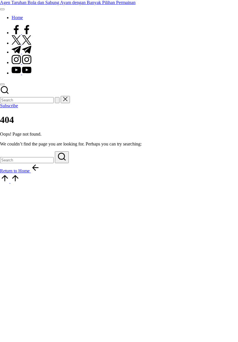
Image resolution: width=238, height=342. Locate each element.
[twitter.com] (21, 43)
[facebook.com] (21, 32)
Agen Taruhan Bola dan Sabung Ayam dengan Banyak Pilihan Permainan (68, 2)
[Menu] (2, 9)
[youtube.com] (21, 72)
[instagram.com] (21, 62)
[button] (57, 100)
